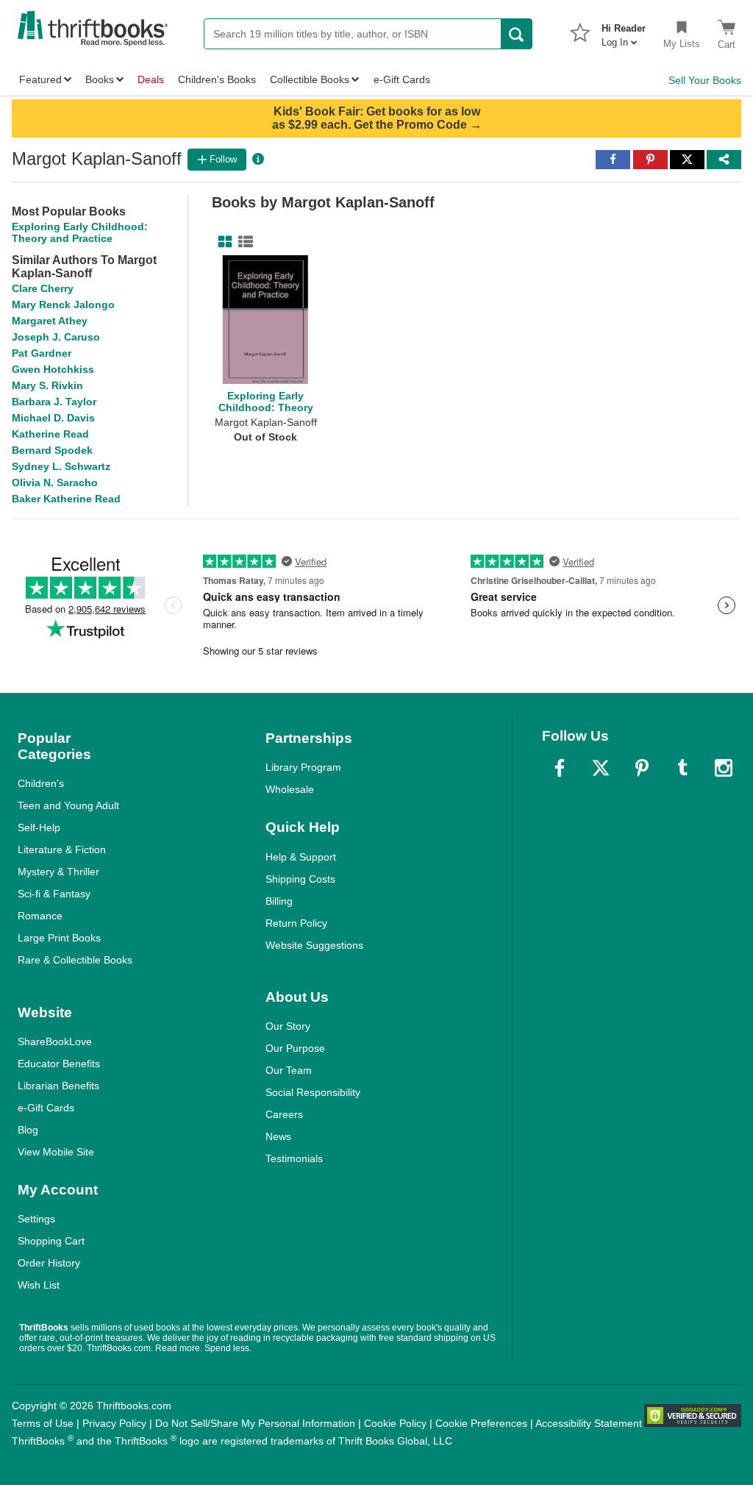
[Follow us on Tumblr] (682, 768)
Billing (279, 901)
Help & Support (300, 857)
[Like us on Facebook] (559, 768)
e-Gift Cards (46, 1108)
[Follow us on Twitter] (600, 768)
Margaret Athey (50, 321)
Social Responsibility (312, 1092)
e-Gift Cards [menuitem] (402, 79)
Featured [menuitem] (40, 79)
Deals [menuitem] (151, 79)
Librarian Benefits (58, 1086)
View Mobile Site (56, 1152)
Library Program (303, 767)
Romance (40, 916)
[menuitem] (624, 31)
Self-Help (39, 827)
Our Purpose (295, 1048)
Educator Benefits (59, 1063)
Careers (284, 1114)
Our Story (287, 1026)
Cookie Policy (395, 1423)
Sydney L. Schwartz (61, 466)
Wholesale (289, 789)
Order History (49, 1263)
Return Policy (296, 923)
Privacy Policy (114, 1423)
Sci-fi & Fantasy (54, 894)
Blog (28, 1130)
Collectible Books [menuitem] (309, 79)
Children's (41, 783)
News (278, 1136)
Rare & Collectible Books (75, 960)
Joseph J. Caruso (56, 337)
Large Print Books (59, 938)
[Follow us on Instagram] (723, 768)
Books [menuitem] (99, 79)
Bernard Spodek (52, 450)
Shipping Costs (300, 879)
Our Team (288, 1070)
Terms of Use (43, 1423)
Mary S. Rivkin (47, 385)
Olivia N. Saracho (55, 482)
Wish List (39, 1285)
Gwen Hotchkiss (53, 369)
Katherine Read (50, 434)
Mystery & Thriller (58, 871)
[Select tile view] (242, 242)
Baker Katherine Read (66, 499)
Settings (36, 1219)
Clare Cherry (43, 288)
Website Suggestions (314, 945)
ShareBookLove (55, 1041)
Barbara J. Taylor (54, 401)
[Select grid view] (222, 242)
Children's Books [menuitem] (217, 79)
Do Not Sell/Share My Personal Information (255, 1423)
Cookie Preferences (481, 1423)
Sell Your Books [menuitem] (704, 80)
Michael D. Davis (53, 418)
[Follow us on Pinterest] (642, 768)
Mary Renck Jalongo (63, 304)
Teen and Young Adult (68, 805)
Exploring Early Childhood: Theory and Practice (80, 232)
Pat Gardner (41, 353)
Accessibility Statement (588, 1423)
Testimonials (294, 1158)
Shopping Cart (51, 1241)
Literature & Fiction (62, 849)
